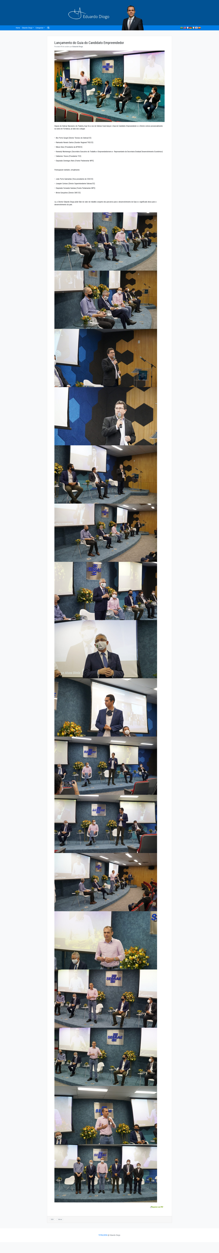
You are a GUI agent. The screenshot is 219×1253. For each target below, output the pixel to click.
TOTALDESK (102, 1235)
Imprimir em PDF (157, 1207)
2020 (52, 1219)
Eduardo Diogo (27, 28)
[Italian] (193, 28)
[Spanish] (199, 28)
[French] (187, 28)
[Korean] (196, 28)
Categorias (39, 28)
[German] (190, 28)
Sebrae (60, 1219)
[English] (184, 28)
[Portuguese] (181, 28)
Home (18, 28)
